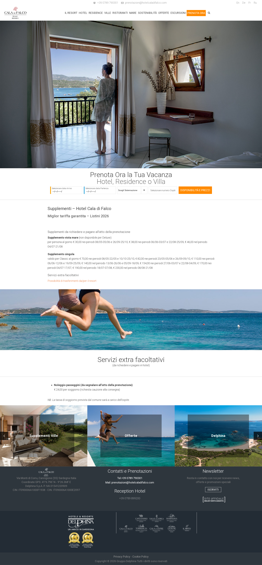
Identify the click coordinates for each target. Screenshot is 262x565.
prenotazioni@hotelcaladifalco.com (146, 2)
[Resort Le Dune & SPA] (171, 528)
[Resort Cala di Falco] (126, 528)
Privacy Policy (122, 556)
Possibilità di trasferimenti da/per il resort (72, 280)
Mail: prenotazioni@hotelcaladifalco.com (129, 482)
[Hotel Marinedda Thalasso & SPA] (171, 518)
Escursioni (178, 12)
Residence (96, 12)
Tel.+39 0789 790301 (129, 478)
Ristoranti (120, 12)
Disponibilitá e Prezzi (195, 190)
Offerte (163, 12)
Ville (107, 12)
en (237, 2)
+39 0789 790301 (107, 2)
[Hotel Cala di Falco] (46, 472)
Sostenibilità (147, 12)
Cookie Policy (140, 556)
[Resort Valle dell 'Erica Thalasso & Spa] (156, 518)
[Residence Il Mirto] (186, 528)
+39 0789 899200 (129, 498)
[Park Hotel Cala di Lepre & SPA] (156, 528)
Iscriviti (213, 489)
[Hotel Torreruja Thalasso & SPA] (141, 528)
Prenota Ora (196, 13)
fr (249, 2)
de (243, 2)
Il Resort (71, 12)
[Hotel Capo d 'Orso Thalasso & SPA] (141, 518)
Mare (132, 12)
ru (255, 2)
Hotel (83, 12)
